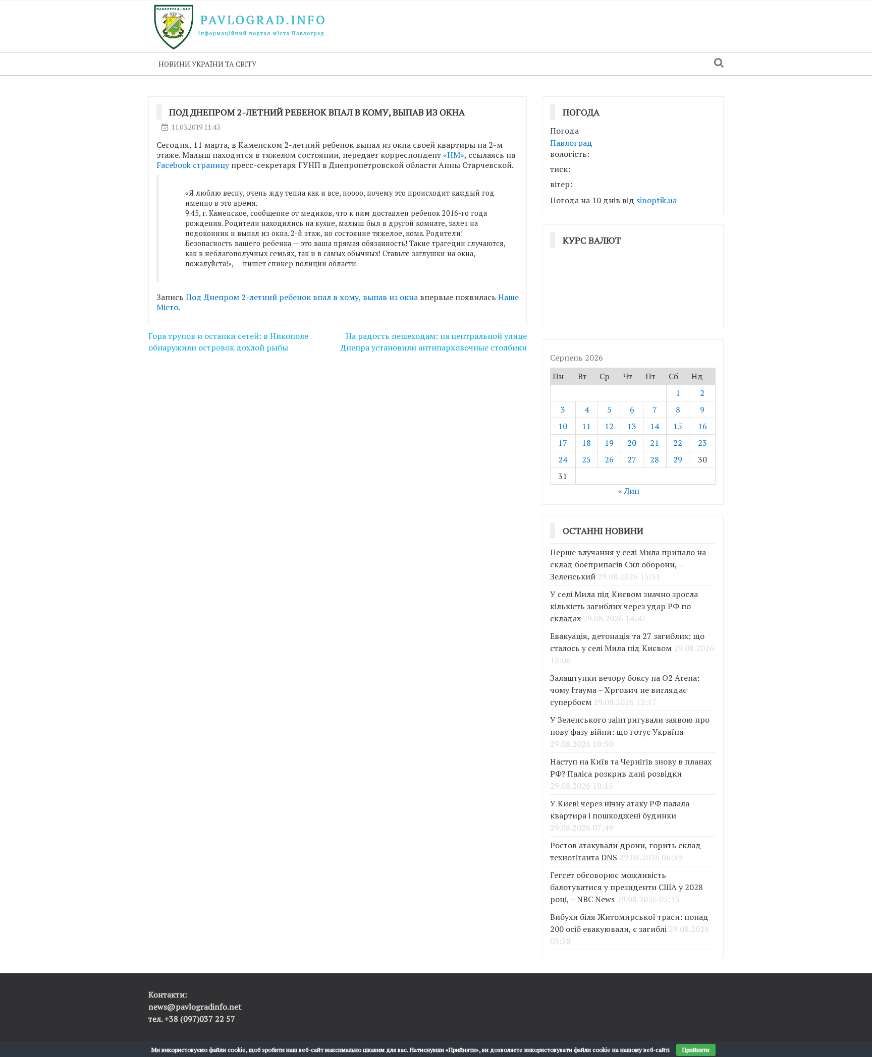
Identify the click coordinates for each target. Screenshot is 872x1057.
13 (631, 426)
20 (631, 442)
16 (702, 426)
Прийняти (696, 1049)
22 (677, 442)
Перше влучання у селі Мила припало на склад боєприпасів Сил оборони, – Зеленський (628, 564)
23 (702, 442)
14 (654, 426)
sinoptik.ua (656, 200)
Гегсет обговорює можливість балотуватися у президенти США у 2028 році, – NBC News (626, 887)
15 (677, 426)
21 (654, 442)
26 (609, 459)
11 (586, 426)
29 (677, 459)
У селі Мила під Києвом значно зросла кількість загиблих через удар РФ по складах (624, 606)
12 (609, 426)
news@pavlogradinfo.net (195, 1006)
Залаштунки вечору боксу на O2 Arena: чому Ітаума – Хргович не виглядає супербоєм (624, 690)
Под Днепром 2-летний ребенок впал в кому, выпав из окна (302, 297)
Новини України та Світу (207, 64)
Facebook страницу (192, 164)
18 (586, 442)
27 (631, 459)
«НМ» (453, 154)
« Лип (628, 490)
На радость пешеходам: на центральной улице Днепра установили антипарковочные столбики (434, 341)
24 (562, 459)
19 (609, 442)
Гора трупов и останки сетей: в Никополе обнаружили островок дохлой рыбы (228, 341)
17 (562, 442)
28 (654, 459)
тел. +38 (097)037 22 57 (191, 1018)
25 (586, 459)
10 (562, 426)
